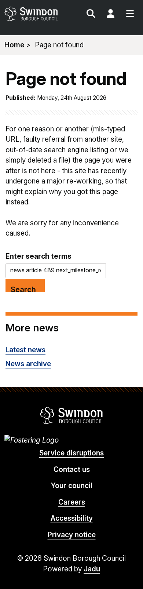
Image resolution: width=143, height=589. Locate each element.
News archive (28, 364)
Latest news (25, 350)
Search (91, 15)
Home (14, 45)
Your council (71, 485)
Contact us (72, 469)
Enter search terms (39, 256)
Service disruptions (71, 453)
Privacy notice (72, 535)
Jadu (92, 569)
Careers (71, 502)
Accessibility (72, 518)
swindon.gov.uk (37, 14)
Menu (130, 15)
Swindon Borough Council (71, 415)
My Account (110, 15)
